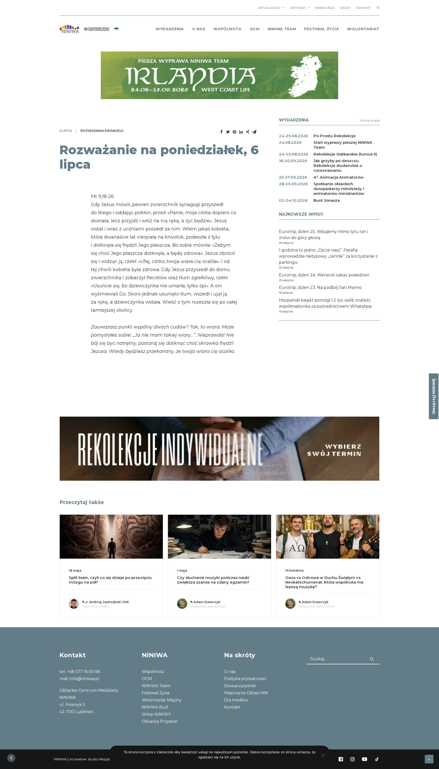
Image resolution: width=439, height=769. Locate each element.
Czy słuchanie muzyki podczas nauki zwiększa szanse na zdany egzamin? (213, 580)
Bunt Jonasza (326, 200)
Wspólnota (227, 29)
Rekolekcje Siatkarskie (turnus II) (345, 154)
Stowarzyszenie (240, 685)
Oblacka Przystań (160, 721)
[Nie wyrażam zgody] (322, 755)
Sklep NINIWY (156, 714)
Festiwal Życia (321, 29)
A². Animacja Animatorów (338, 177)
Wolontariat (363, 29)
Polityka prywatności (245, 678)
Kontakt (363, 8)
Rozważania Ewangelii (102, 131)
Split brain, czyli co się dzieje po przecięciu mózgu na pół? (110, 580)
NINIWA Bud (325, 8)
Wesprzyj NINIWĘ (433, 396)
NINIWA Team (282, 29)
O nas (230, 671)
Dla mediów (236, 700)
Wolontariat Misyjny (162, 700)
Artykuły (298, 8)
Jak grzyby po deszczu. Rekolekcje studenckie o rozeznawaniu (337, 165)
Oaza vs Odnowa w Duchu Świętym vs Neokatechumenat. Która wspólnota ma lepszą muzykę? (324, 582)
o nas (199, 29)
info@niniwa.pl (84, 678)
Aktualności (269, 8)
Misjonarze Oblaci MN (246, 692)
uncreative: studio (83, 759)
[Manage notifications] (11, 758)
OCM (255, 29)
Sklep (345, 8)
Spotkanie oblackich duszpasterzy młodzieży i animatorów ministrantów (338, 188)
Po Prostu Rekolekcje (334, 135)
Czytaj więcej (370, 120)
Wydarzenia (170, 29)
